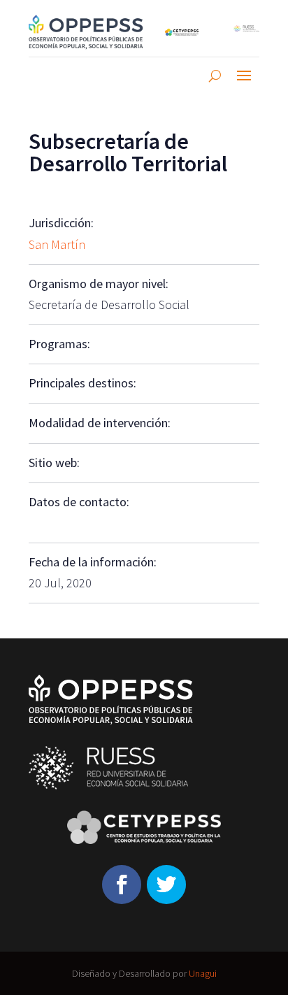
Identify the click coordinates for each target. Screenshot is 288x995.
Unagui (203, 973)
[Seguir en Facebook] (121, 884)
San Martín (57, 244)
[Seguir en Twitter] (166, 884)
